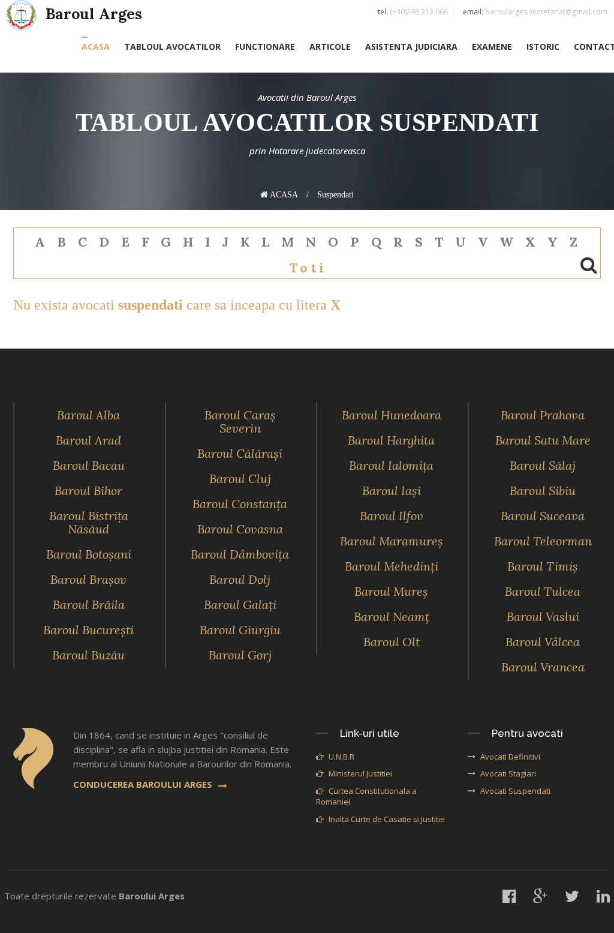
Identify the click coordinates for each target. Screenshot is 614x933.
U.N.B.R (341, 756)
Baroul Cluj (240, 478)
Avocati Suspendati (515, 790)
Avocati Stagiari (508, 773)
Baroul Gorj (240, 654)
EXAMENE (492, 46)
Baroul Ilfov (391, 515)
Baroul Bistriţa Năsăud (88, 522)
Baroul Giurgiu (240, 629)
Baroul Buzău (88, 654)
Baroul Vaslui (543, 616)
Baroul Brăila (89, 604)
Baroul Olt (391, 641)
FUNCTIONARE (265, 46)
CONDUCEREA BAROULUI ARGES (142, 784)
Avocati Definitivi (510, 756)
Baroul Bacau (89, 465)
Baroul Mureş (391, 591)
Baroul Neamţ (391, 616)
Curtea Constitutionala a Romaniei (366, 796)
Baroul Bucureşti (88, 629)
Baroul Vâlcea (542, 641)
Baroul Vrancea (543, 666)
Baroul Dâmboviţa (240, 554)
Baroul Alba (88, 414)
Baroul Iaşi (391, 490)
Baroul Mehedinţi (391, 566)
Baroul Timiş (542, 566)
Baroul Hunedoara (391, 414)
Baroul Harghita (391, 440)
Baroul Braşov (88, 579)
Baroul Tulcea (542, 591)
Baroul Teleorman (543, 540)
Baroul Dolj (239, 579)
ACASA (96, 46)
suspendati (335, 194)
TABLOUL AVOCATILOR (172, 46)
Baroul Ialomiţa (391, 465)
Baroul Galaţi (240, 604)
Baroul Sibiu (543, 490)
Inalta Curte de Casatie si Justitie (387, 819)
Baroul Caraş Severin (240, 421)
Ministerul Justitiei (360, 773)
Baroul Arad (88, 440)
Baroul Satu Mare (543, 440)
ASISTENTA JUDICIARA (411, 46)
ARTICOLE (330, 46)
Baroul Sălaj (543, 465)
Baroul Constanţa (239, 503)
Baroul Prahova (543, 414)
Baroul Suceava (543, 515)
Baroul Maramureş (391, 540)
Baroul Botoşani (88, 554)
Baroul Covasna (240, 528)
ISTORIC (542, 46)
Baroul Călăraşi (239, 453)
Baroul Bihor (88, 490)
